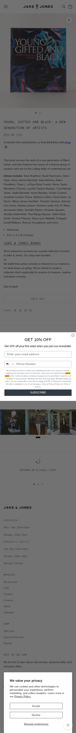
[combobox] (10, 364)
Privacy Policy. (22, 696)
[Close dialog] (73, 335)
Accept (36, 705)
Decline (36, 715)
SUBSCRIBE (38, 392)
